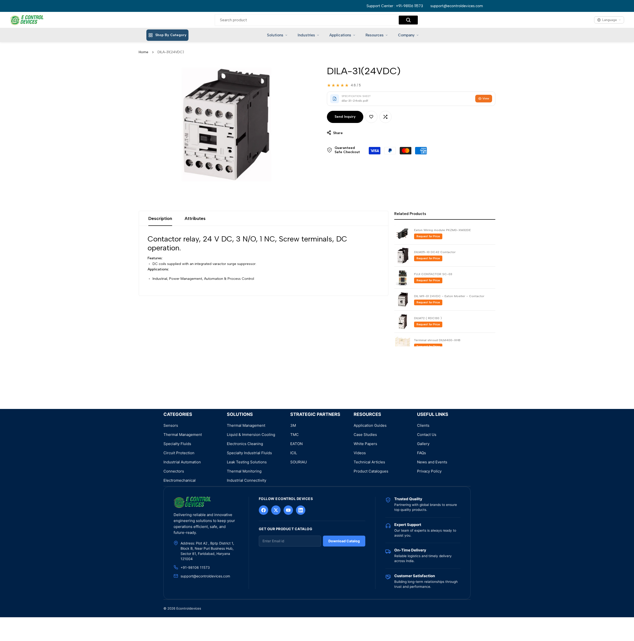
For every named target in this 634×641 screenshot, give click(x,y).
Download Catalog (344, 541)
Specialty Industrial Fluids (249, 453)
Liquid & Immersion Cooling (251, 434)
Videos (360, 453)
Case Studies (365, 434)
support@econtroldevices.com (456, 6)
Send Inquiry (345, 117)
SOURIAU (298, 462)
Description (160, 218)
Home (143, 52)
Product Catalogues (371, 471)
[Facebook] (263, 510)
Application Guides (370, 425)
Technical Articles (369, 462)
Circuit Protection (178, 453)
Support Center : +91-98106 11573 (395, 6)
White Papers (365, 443)
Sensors (170, 425)
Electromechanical (179, 480)
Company (406, 35)
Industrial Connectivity (246, 480)
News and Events (432, 462)
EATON (296, 443)
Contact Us (426, 434)
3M (293, 425)
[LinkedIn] (300, 510)
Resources (375, 35)
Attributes (195, 218)
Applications (340, 35)
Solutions (275, 35)
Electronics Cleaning (245, 443)
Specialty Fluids (177, 443)
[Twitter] (276, 510)
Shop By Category (170, 35)
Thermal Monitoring (244, 471)
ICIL (293, 453)
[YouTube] (288, 510)
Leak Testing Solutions (247, 462)
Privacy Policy (429, 471)
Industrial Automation (182, 462)
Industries (306, 35)
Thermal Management (182, 434)
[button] (371, 117)
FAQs (421, 453)
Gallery (423, 443)
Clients (423, 425)
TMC (294, 434)
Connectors (173, 471)
